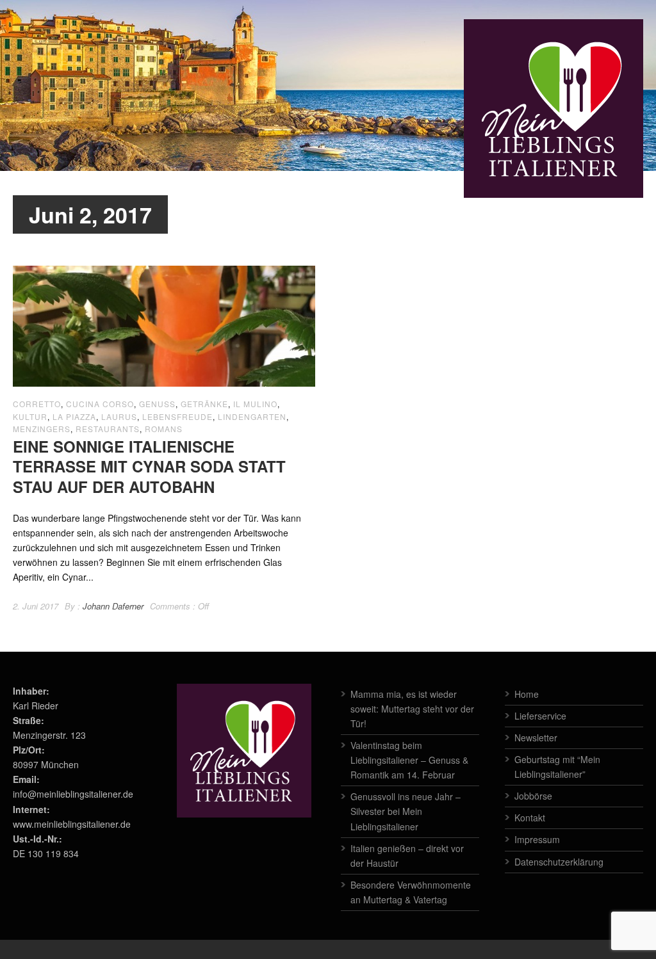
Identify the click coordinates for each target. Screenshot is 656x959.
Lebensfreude (177, 416)
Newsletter (535, 737)
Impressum (537, 839)
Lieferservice (540, 715)
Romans (164, 428)
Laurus (119, 416)
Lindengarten (252, 416)
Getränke (204, 403)
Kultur (30, 416)
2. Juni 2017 (35, 606)
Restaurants (108, 428)
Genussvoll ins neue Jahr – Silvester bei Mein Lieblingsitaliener (405, 811)
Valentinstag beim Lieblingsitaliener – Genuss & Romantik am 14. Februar (409, 760)
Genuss (157, 403)
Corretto (37, 403)
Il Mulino (255, 403)
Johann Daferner (113, 606)
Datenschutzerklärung (558, 861)
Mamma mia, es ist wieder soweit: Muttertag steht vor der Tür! (412, 709)
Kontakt (529, 817)
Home (526, 694)
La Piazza (74, 416)
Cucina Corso (100, 403)
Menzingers (41, 428)
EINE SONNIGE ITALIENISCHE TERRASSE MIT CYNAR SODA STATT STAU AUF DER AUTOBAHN (149, 466)
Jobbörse (533, 795)
